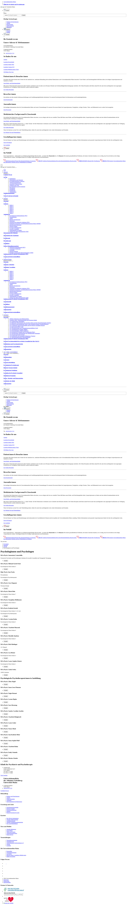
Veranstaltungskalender (11, 840)
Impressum (6, 879)
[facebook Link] (5, 873)
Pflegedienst (12, 188)
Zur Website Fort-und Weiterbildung (12, 132)
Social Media (9, 830)
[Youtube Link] (5, 868)
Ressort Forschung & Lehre (12, 812)
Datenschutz (6, 881)
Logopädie (11, 250)
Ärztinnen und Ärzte (14, 185)
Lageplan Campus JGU (9, 67)
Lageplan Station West (9, 64)
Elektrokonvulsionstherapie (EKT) (17, 247)
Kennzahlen (9, 851)
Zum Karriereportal (8, 99)
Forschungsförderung (11, 810)
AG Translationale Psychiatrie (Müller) (18, 329)
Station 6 (11, 211)
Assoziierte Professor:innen (15, 184)
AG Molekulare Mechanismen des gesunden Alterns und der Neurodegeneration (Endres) (30, 322)
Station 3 (11, 207)
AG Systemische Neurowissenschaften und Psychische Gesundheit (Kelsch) (27, 325)
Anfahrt (8, 23)
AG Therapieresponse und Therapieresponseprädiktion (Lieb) (23, 328)
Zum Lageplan (4, 775)
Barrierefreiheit (7, 882)
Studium (8, 811)
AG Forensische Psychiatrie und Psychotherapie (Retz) (22, 332)
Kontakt (5, 560)
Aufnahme (8, 800)
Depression (12, 221)
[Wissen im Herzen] (9, 901)
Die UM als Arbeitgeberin (12, 818)
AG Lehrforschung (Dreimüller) (16, 321)
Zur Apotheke (7, 145)
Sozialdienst (12, 189)
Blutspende (9, 27)
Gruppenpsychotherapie (15, 248)
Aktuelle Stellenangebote (12, 819)
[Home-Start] (5, 170)
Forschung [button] (6, 315)
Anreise (5, 59)
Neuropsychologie (13, 251)
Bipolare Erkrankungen (14, 219)
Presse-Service (9, 834)
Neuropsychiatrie (13, 226)
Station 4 (11, 209)
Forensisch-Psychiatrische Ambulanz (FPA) (19, 222)
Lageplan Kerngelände (9, 62)
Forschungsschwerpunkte (12, 807)
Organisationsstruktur (11, 852)
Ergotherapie (12, 190)
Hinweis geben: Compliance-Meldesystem (16, 855)
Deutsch (8, 31)
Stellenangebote (10, 25)
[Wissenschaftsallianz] (14, 896)
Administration (12, 192)
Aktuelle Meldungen (11, 829)
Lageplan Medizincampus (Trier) (11, 69)
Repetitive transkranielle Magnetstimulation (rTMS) (21, 252)
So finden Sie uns (5, 790)
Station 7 (11, 213)
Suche (5, 13)
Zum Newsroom (7, 109)
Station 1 (11, 205)
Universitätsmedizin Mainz (10, 1)
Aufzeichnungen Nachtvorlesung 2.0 (15, 843)
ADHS (11, 218)
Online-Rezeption (10, 799)
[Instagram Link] (5, 871)
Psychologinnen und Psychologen (17, 186)
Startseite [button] (6, 172)
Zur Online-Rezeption (9, 89)
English (8, 32)
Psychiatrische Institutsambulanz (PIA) (18, 215)
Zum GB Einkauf (8, 142)
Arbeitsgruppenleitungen (15, 182)
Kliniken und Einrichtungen (12, 796)
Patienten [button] (6, 198)
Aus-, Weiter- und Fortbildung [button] (11, 352)
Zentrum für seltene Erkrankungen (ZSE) (19, 231)
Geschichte (9, 854)
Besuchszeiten (9, 24)
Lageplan (8, 845)
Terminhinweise (10, 841)
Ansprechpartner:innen (11, 833)
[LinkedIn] (5, 866)
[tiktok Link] (5, 876)
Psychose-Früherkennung (15, 227)
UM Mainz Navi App (9, 72)
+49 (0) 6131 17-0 (10, 53)
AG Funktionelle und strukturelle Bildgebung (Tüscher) (22, 336)
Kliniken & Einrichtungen (12, 21)
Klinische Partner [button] (8, 259)
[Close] (4, 36)
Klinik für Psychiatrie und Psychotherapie (14, 4)
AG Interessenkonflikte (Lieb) (16, 326)
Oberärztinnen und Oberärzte (16, 180)
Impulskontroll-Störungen (15, 225)
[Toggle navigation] (15, 167)
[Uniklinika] (14, 891)
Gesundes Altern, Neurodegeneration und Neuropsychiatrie (23, 320)
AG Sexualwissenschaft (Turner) (17, 334)
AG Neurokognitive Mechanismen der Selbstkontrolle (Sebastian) (24, 333)
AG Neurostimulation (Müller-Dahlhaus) (18, 330)
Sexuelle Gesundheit (14, 229)
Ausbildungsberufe (10, 821)
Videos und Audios (10, 832)
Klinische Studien (10, 808)
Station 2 (11, 206)
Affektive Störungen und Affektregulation (19, 318)
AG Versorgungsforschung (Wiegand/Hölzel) (19, 337)
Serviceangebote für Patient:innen (14, 801)
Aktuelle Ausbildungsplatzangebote (14, 822)
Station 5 (11, 210)
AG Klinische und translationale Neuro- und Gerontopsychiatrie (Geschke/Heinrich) (29, 324)
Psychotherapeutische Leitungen (16, 181)
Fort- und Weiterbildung (12, 823)
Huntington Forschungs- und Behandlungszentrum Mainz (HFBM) (25, 223)
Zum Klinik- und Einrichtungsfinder (12, 83)
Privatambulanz (13, 217)
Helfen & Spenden (10, 856)
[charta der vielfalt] (8, 903)
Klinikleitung (12, 178)
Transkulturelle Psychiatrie (15, 230)
